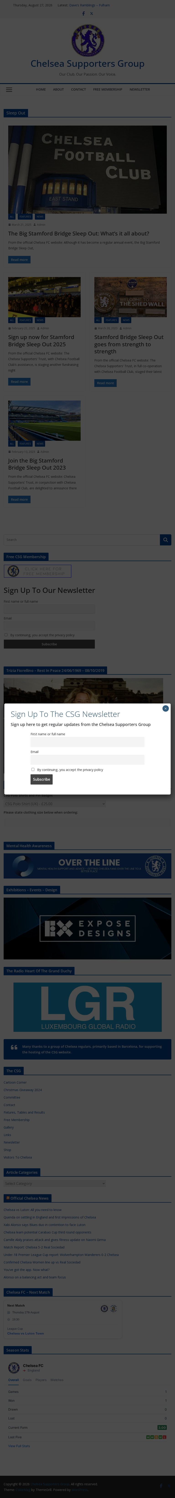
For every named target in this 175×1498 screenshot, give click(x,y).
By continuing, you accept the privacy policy (69, 770)
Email (35, 752)
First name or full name (48, 734)
